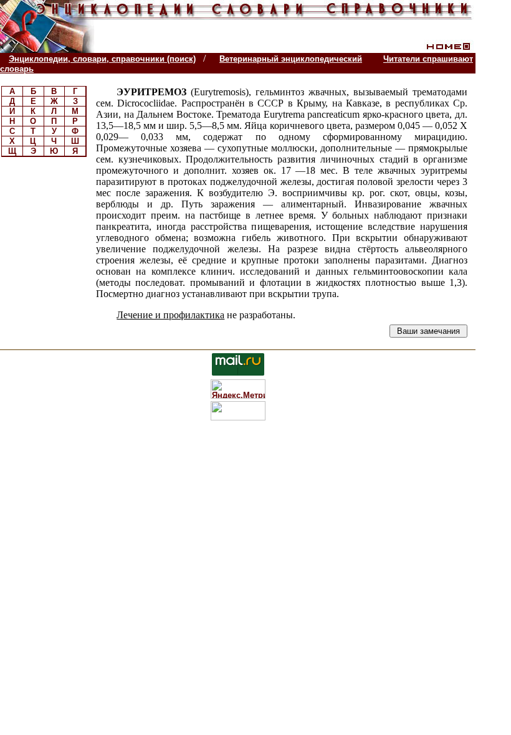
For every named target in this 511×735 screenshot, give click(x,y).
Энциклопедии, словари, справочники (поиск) (102, 59)
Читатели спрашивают (428, 59)
